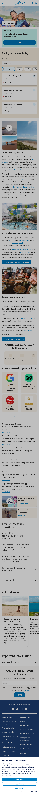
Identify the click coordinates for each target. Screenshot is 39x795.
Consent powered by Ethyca (28, 791)
